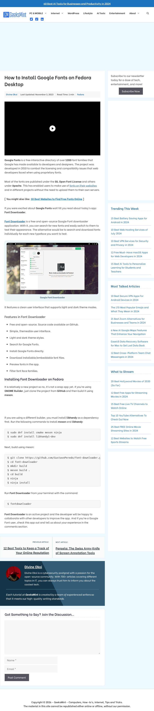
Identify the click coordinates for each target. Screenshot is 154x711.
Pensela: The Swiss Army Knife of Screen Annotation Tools (78, 550)
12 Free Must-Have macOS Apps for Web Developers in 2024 (129, 254)
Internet (55, 13)
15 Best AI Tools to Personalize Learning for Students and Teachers (128, 267)
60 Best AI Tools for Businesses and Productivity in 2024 (77, 3)
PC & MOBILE (36, 13)
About (132, 13)
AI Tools (101, 13)
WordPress (73, 13)
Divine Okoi (33, 566)
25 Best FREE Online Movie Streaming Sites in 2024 (126, 428)
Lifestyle (88, 13)
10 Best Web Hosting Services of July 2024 (129, 231)
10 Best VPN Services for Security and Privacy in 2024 (129, 242)
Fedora (80, 94)
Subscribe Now (131, 91)
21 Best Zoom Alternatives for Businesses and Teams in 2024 (128, 320)
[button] (148, 13)
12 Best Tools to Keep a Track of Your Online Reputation (26, 550)
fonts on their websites (83, 185)
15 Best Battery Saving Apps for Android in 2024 (129, 220)
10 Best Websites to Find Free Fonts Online (56, 199)
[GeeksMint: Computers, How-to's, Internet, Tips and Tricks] (15, 14)
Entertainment (117, 13)
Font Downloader (15, 221)
